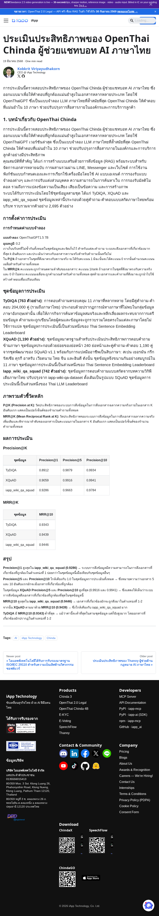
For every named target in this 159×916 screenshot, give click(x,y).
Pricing (124, 751)
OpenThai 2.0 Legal (72, 702)
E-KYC (64, 714)
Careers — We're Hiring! (136, 775)
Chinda (51, 638)
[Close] (150, 4)
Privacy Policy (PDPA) (134, 800)
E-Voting (65, 721)
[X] (19, 76)
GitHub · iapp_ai (130, 727)
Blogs (123, 757)
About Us (125, 763)
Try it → (83, 5)
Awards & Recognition (134, 769)
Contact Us (127, 781)
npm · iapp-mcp (130, 721)
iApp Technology (32, 638)
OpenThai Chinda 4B (73, 708)
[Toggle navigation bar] (6, 20)
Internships (126, 787)
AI (16, 638)
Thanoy (64, 733)
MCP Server (127, 696)
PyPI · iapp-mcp (130, 708)
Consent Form (129, 812)
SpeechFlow (68, 727)
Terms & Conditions (132, 794)
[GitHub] (23, 76)
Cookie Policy (128, 806)
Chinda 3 (65, 696)
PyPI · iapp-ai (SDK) (133, 714)
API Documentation (132, 702)
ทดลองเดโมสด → (127, 11)
